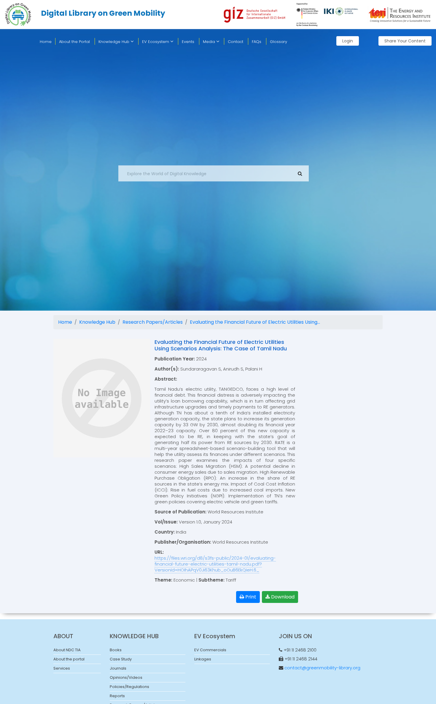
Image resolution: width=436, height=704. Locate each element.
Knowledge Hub (114, 41)
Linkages (202, 659)
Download (282, 596)
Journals (118, 668)
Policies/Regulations (129, 686)
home (46, 41)
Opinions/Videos (126, 677)
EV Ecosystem (156, 41)
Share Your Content (405, 41)
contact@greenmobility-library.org (322, 668)
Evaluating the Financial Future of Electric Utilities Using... (255, 322)
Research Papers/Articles (152, 322)
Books (116, 650)
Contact (235, 41)
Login (347, 41)
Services (61, 668)
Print (250, 596)
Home (65, 322)
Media (209, 41)
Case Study (121, 659)
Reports (117, 696)
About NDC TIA (67, 650)
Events (188, 41)
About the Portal (74, 41)
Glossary (278, 41)
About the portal (69, 659)
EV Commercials (210, 650)
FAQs (256, 41)
